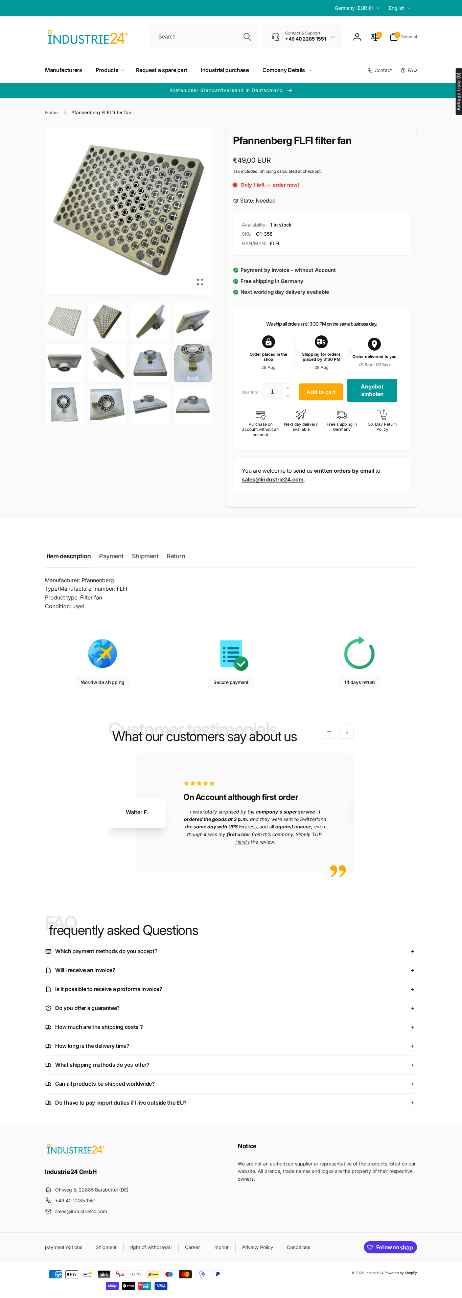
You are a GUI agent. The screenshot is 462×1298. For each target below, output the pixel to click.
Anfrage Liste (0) (458, 91)
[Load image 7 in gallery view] (150, 363)
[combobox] (204, 37)
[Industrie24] (75, 1153)
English (397, 8)
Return (176, 556)
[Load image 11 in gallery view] (150, 404)
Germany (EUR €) (354, 8)
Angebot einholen (372, 390)
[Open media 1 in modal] (128, 210)
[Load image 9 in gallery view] (65, 404)
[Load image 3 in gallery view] (150, 321)
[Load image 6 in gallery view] (107, 363)
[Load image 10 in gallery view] (107, 404)
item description (69, 556)
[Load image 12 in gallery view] (193, 404)
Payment (111, 556)
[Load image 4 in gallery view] (193, 321)
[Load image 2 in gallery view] (107, 321)
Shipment (145, 556)
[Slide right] (347, 732)
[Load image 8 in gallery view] (193, 363)
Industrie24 (375, 1273)
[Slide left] (329, 732)
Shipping (267, 171)
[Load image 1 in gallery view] (65, 321)
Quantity (250, 392)
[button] (403, 37)
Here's (242, 842)
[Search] (247, 37)
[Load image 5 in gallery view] (65, 363)
